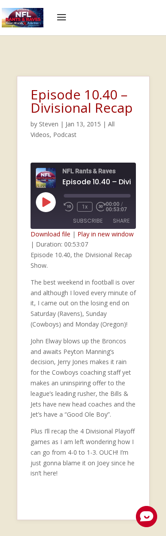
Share (121, 220)
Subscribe (88, 220)
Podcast (65, 134)
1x (85, 207)
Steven (48, 124)
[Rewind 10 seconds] (68, 207)
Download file (50, 234)
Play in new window (105, 234)
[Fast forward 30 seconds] (101, 207)
